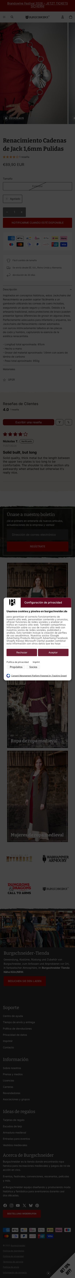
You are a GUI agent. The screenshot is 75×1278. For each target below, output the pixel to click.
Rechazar (21, 652)
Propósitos (16, 667)
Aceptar (53, 652)
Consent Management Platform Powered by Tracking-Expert (39, 676)
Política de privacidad (18, 662)
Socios (33, 667)
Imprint (36, 662)
